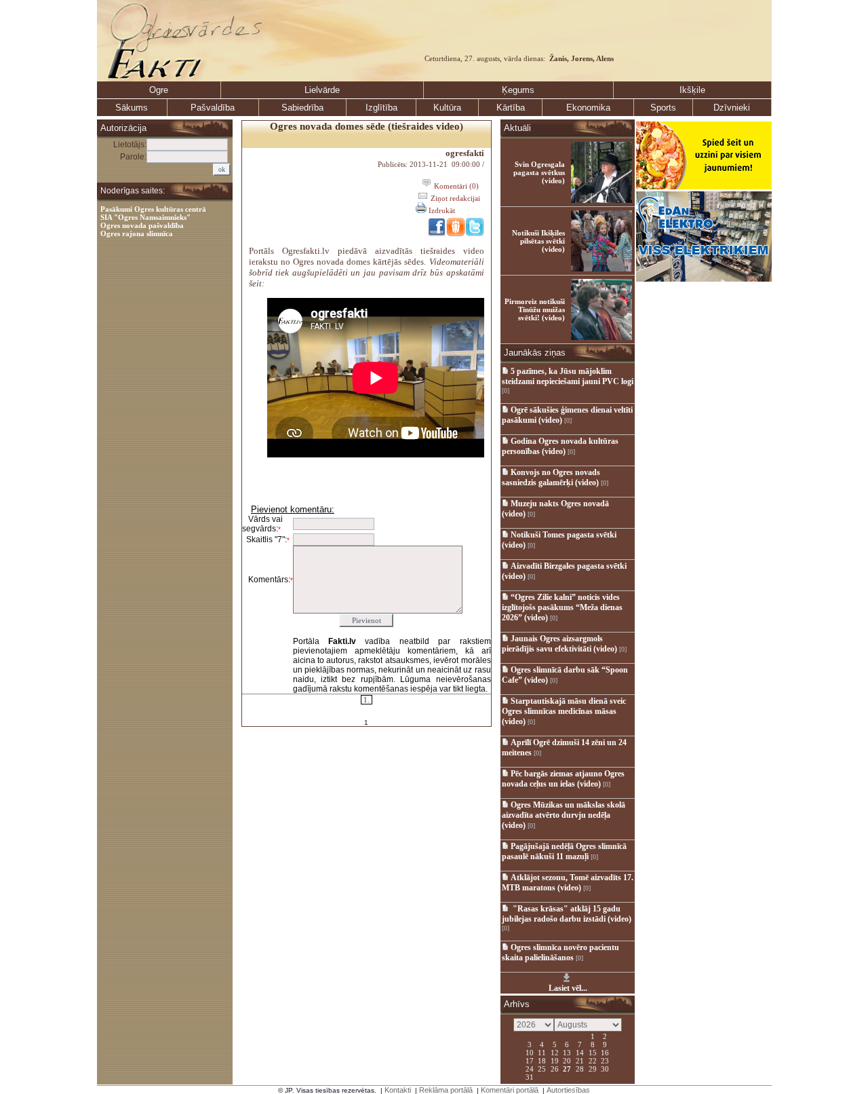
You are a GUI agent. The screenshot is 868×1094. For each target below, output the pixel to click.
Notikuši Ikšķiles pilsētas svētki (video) (538, 241)
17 (530, 1060)
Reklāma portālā (446, 1090)
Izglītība (381, 107)
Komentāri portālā (509, 1090)
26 (555, 1068)
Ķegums (518, 90)
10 (530, 1052)
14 (580, 1052)
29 (593, 1068)
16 (605, 1052)
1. (366, 700)
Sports (663, 107)
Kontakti (397, 1090)
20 (567, 1060)
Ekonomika (588, 107)
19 (555, 1060)
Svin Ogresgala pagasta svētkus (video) (539, 172)
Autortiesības (568, 1090)
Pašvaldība (213, 107)
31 (530, 1076)
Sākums (131, 107)
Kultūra (447, 107)
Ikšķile (692, 90)
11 (542, 1052)
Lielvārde (322, 90)
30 (605, 1068)
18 (542, 1060)
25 (542, 1068)
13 (567, 1052)
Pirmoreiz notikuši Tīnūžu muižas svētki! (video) (535, 309)
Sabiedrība (302, 107)
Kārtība (510, 107)
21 (580, 1060)
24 (530, 1068)
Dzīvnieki (731, 107)
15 (593, 1052)
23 (605, 1060)
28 (580, 1068)
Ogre (158, 90)
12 (555, 1052)
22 (593, 1060)
